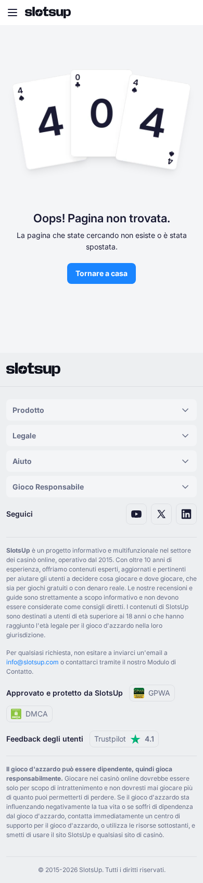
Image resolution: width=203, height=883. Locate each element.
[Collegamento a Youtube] (136, 514)
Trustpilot (124, 738)
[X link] (161, 514)
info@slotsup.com (32, 662)
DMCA (37, 713)
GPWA (159, 692)
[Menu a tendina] (12, 12)
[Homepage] (48, 12)
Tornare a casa (101, 273)
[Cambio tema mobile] (185, 12)
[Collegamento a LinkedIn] (186, 514)
